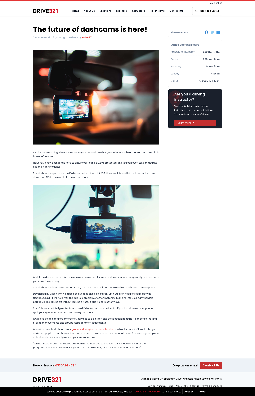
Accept (188, 391)
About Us (89, 11)
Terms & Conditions (211, 385)
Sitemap (194, 385)
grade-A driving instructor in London (92, 329)
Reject (202, 391)
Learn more (185, 123)
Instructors (138, 11)
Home (75, 11)
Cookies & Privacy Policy (147, 391)
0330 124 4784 (210, 81)
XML (186, 385)
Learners (121, 11)
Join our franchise (157, 385)
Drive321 (87, 37)
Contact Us (176, 11)
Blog (171, 385)
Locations (105, 11)
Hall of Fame (157, 11)
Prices (179, 385)
